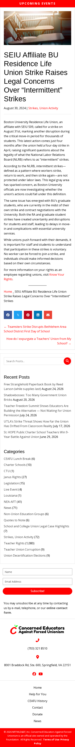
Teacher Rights (14, 543)
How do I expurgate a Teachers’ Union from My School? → (38, 341)
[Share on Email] (48, 315)
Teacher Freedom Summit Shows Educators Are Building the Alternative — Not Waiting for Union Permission (37, 410)
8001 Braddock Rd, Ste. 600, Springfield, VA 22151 (37, 665)
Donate (37, 714)
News (7, 508)
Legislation (11, 483)
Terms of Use (51, 739)
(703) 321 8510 (37, 648)
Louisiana (10, 495)
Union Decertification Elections (25, 555)
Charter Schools (15, 465)
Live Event (11, 489)
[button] (37, 591)
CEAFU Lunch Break (17, 459)
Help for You (37, 694)
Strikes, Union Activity (43, 108)
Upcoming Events (37, 3)
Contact (37, 707)
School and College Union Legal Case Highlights (36, 526)
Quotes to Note (14, 520)
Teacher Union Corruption (22, 549)
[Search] (67, 361)
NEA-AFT (10, 502)
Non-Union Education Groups (24, 514)
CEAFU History (37, 701)
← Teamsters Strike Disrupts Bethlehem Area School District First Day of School (35, 329)
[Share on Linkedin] (38, 315)
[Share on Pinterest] (28, 315)
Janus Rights (12, 477)
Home (8, 292)
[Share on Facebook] (8, 315)
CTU (7, 471)
